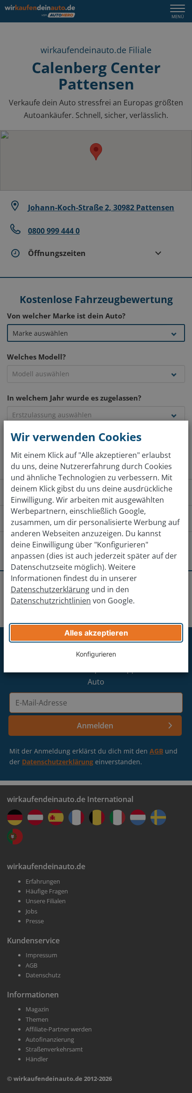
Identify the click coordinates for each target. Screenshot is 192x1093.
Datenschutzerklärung (50, 589)
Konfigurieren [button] (96, 654)
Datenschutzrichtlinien (51, 600)
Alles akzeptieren (96, 632)
